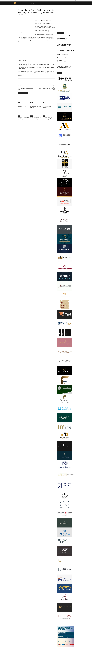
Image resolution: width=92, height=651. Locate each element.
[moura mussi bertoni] (64, 102)
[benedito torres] (64, 546)
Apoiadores (33, 0)
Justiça (32, 3)
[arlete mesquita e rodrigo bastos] (64, 205)
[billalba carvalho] (64, 375)
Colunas (28, 3)
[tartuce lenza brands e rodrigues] (64, 508)
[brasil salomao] (64, 412)
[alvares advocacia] (64, 318)
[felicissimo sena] (64, 290)
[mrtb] (64, 337)
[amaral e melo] (64, 328)
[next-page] (20, 123)
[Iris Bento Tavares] (64, 555)
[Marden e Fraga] (64, 271)
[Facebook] (73, 0)
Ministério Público (40, 3)
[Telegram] (33, 17)
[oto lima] (64, 459)
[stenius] (64, 281)
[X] (77, 0)
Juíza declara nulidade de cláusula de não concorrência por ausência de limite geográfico (65, 51)
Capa (26, 0)
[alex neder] (64, 393)
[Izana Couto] (64, 215)
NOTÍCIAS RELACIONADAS (22, 93)
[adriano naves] (64, 469)
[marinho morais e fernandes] (64, 299)
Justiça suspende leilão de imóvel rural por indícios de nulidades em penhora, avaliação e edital (47, 88)
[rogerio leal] (64, 92)
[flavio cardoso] (64, 384)
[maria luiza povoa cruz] (64, 168)
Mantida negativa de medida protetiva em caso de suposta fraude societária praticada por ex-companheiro (65, 66)
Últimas (45, 0)
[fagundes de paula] (64, 243)
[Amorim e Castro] (64, 517)
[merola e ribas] (64, 431)
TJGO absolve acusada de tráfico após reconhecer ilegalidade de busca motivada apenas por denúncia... (65, 44)
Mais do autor (30, 93)
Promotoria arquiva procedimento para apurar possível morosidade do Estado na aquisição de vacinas (26, 88)
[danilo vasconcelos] (64, 574)
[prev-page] (18, 123)
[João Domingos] (64, 196)
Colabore (37, 0)
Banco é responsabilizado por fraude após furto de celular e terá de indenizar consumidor (65, 59)
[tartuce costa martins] (64, 224)
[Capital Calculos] (64, 450)
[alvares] (64, 536)
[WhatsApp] (26, 17)
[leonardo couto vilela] (64, 177)
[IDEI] (65, 480)
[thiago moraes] (64, 365)
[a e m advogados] (64, 130)
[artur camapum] (64, 602)
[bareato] (64, 611)
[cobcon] (64, 139)
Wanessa (58, 39)
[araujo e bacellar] (64, 440)
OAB (46, 3)
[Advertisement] (36, 51)
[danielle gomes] (64, 187)
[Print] (31, 17)
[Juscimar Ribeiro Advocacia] (64, 489)
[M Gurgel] (64, 621)
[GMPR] (64, 83)
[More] (36, 17)
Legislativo (56, 3)
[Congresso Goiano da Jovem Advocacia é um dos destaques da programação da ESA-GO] (23, 99)
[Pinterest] (23, 17)
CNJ (66, 3)
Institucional (29, 0)
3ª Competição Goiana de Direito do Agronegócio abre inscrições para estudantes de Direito (23, 118)
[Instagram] (75, 0)
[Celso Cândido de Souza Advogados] (64, 309)
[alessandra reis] (64, 356)
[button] (76, 3)
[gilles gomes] (64, 422)
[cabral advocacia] (64, 111)
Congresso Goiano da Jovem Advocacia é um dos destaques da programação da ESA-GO (23, 105)
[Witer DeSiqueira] (64, 593)
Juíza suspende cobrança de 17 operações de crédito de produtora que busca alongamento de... (65, 37)
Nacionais (62, 3)
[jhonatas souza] (64, 262)
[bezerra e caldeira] (64, 252)
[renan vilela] (64, 149)
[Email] (28, 17)
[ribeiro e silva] (64, 564)
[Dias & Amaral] (64, 158)
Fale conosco (41, 0)
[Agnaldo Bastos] (64, 121)
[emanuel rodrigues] (64, 583)
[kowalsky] (64, 498)
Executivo (50, 3)
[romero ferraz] (64, 527)
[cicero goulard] (64, 403)
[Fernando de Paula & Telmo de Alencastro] (64, 234)
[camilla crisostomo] (64, 346)
